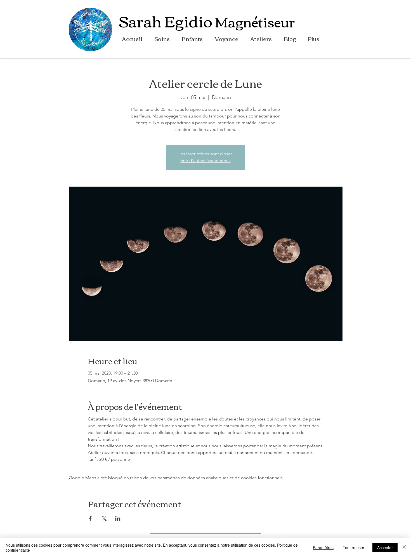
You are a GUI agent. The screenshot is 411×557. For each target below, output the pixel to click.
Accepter (385, 547)
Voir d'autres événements (206, 160)
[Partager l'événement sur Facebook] (90, 518)
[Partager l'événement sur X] (104, 518)
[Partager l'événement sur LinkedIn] (118, 518)
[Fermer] (404, 547)
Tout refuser (353, 547)
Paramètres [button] (323, 547)
